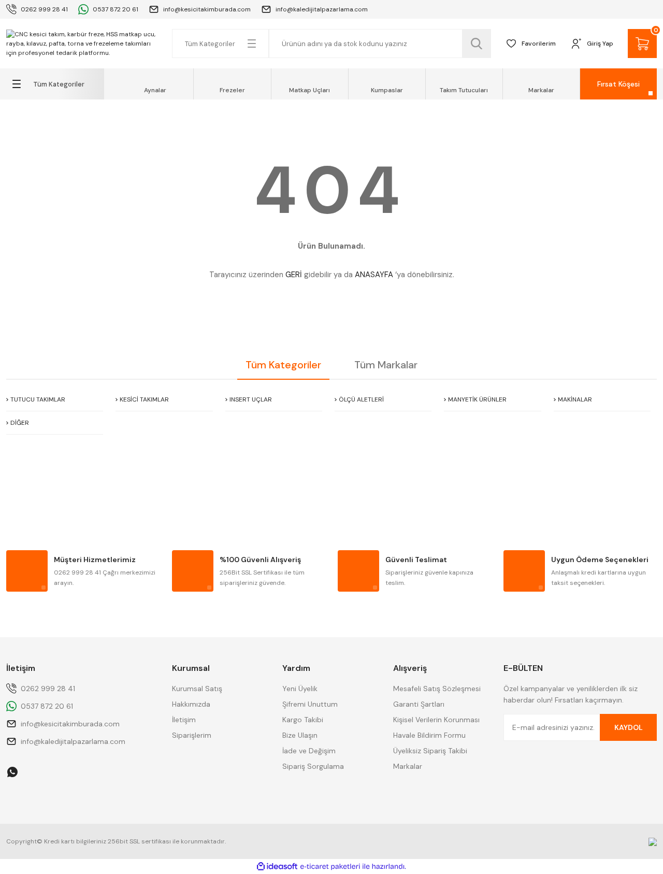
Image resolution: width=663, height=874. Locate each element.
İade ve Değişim (309, 750)
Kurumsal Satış (197, 688)
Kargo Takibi (302, 719)
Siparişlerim (191, 735)
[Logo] (83, 44)
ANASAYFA (374, 274)
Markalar (407, 766)
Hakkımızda (191, 704)
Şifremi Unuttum (310, 704)
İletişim (184, 719)
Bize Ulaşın (300, 735)
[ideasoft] (277, 866)
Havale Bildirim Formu (429, 735)
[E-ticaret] (330, 866)
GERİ (293, 274)
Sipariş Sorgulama (313, 766)
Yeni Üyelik (300, 688)
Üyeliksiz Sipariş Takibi (430, 750)
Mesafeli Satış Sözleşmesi (437, 688)
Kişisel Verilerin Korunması (436, 719)
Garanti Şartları (418, 704)
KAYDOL (628, 727)
